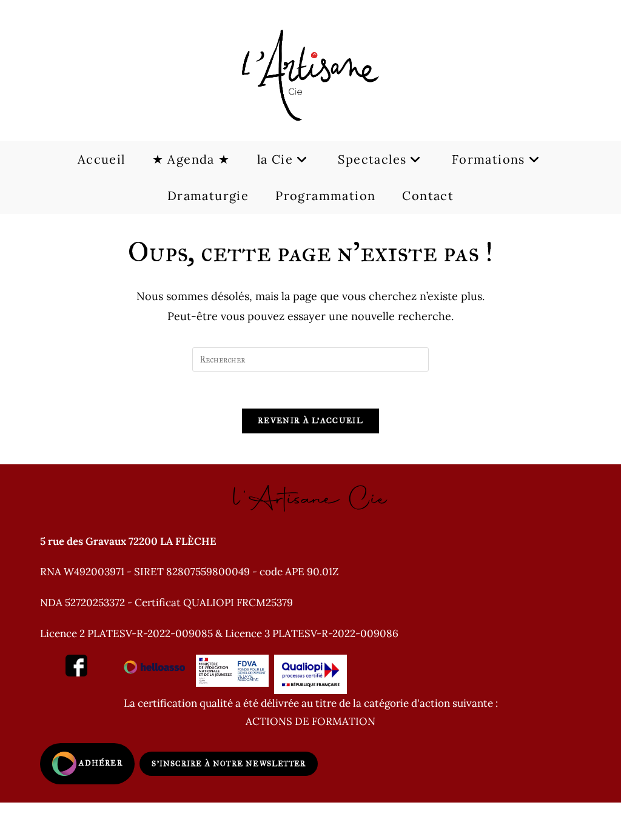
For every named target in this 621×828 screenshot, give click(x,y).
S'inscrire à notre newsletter (229, 764)
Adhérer (99, 763)
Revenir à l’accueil (310, 421)
